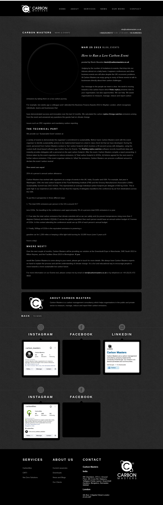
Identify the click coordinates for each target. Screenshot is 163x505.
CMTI (25, 473)
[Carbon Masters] (34, 9)
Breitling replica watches (92, 149)
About (75, 9)
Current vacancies (60, 468)
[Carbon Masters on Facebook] (81, 327)
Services (90, 9)
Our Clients (57, 482)
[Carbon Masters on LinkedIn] (122, 327)
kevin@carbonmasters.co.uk (116, 62)
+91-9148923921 (136, 33)
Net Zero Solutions (30, 477)
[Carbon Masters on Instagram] (40, 327)
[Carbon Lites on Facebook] (81, 389)
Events (114, 47)
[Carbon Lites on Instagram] (40, 389)
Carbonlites (27, 468)
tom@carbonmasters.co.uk (96, 273)
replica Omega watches (112, 114)
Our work (118, 9)
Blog (105, 47)
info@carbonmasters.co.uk (131, 29)
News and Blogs (59, 477)
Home (62, 9)
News (103, 9)
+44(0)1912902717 (106, 33)
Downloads (57, 473)
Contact (135, 9)
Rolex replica (115, 90)
